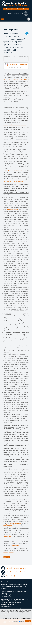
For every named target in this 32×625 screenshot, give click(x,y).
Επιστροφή (6, 557)
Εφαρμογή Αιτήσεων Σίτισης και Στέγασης (17, 8)
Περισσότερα (4, 616)
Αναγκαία (16, 621)
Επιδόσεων (22, 621)
